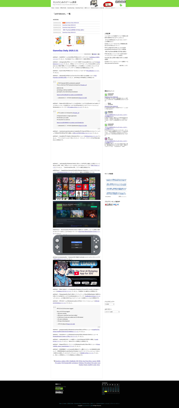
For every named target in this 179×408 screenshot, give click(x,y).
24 (103, 391)
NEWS (95, 54)
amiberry (63, 361)
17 (103, 390)
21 (113, 390)
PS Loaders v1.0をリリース (74, 107)
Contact (57, 7)
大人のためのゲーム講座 (64, 2)
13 (110, 388)
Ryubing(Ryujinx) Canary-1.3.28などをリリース (65, 336)
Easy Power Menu (87, 361)
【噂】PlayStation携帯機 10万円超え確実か (115, 51)
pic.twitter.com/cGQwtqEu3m (77, 122)
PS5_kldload (87, 363)
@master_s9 (83, 85)
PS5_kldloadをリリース (92, 70)
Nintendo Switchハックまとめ (97, 7)
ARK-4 (68, 361)
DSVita (80, 361)
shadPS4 (90, 364)
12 (108, 388)
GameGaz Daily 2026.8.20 (111, 97)
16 (118, 388)
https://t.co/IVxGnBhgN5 (63, 94)
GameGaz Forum (79, 7)
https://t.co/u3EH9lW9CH (63, 122)
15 (115, 388)
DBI (77, 361)
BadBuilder (73, 361)
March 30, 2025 (83, 97)
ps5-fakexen (75, 363)
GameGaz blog (70, 7)
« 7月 (103, 394)
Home (53, 7)
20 (110, 390)
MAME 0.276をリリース (87, 353)
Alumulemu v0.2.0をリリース (64, 172)
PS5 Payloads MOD (66, 363)
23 (118, 390)
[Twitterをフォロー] (116, 2)
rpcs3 (98, 363)
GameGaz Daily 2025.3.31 (65, 50)
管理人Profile (63, 7)
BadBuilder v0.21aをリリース (92, 296)
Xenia (98, 364)
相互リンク (87, 7)
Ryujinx (85, 364)
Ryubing (81, 364)
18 (105, 390)
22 (115, 390)
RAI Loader (94, 363)
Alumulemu (58, 361)
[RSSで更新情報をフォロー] (124, 2)
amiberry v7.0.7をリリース (64, 291)
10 (103, 388)
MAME (98, 361)
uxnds (94, 364)
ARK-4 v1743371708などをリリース (82, 133)
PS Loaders (58, 363)
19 (108, 390)
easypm (94, 361)
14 (113, 388)
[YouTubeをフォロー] (119, 2)
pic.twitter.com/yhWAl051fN (75, 94)
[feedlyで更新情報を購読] (122, 2)
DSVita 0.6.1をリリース (91, 136)
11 (105, 388)
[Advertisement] (76, 152)
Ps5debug (81, 363)
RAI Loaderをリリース (59, 259)
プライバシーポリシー (110, 7)
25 (105, 391)
